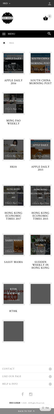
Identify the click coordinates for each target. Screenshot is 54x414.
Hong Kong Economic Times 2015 (40, 216)
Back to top (25, 411)
